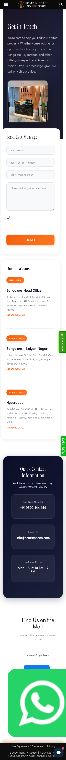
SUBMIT (30, 240)
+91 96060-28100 (15, 427)
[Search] (61, 4)
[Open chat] (58, 752)
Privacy (51, 746)
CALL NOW (63, 446)
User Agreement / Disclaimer (27, 746)
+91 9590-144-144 (15, 315)
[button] (5, 4)
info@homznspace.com (33, 537)
